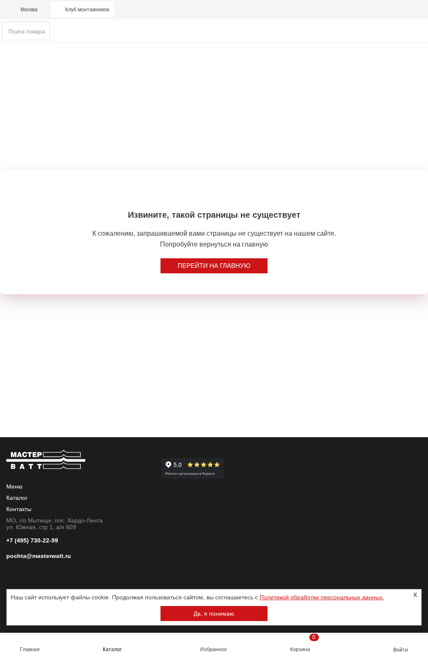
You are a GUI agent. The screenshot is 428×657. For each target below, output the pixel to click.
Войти (400, 650)
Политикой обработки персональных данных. (322, 597)
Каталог (112, 649)
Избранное (213, 649)
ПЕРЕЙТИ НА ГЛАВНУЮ (214, 265)
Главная (30, 649)
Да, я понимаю (214, 613)
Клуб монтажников (87, 10)
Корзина (303, 643)
